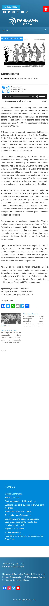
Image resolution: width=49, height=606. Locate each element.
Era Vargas (5, 325)
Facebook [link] (4, 12)
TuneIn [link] (18, 12)
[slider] (42, 96)
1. (17, 101)
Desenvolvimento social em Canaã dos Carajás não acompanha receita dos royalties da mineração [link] (22, 522)
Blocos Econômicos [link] (13, 494)
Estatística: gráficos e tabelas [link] (18, 511)
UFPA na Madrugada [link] (12, 38)
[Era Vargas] (11, 318)
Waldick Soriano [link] (12, 497)
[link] (46, 9)
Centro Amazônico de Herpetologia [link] (20, 501)
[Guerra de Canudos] (34, 320)
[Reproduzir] (5, 96)
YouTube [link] (22, 12)
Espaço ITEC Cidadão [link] (14, 529)
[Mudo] (37, 96)
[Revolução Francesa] (12, 336)
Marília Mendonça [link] (13, 532)
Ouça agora (12, 7)
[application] (24, 96)
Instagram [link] (13, 12)
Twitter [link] (9, 12)
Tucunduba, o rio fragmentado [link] (18, 515)
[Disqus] (24, 382)
